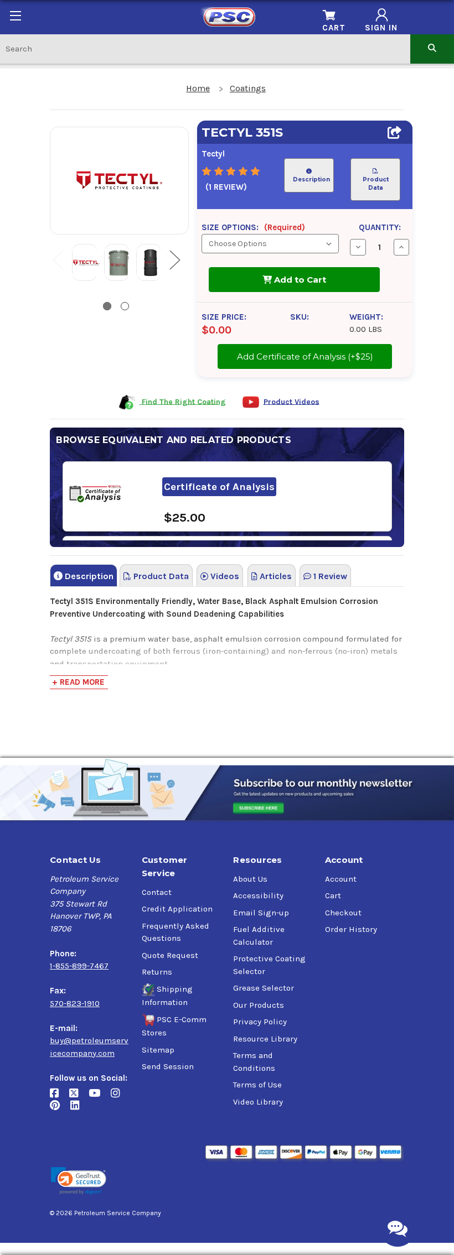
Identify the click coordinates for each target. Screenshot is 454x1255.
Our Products (258, 1005)
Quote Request (170, 955)
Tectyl (213, 154)
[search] (432, 48)
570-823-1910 (75, 1003)
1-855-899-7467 (79, 966)
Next (174, 260)
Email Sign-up (261, 913)
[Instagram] (119, 1097)
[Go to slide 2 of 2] (125, 306)
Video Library (258, 1102)
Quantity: (380, 227)
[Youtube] (100, 1097)
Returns (157, 972)
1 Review (329, 576)
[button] (78, 1181)
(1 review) (226, 187)
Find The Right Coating (183, 401)
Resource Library (265, 1039)
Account (341, 879)
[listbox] (270, 243)
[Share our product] (394, 133)
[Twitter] (79, 1097)
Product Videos (291, 401)
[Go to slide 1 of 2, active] (107, 306)
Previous (58, 260)
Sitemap (158, 1050)
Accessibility (258, 895)
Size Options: (253, 227)
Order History (351, 929)
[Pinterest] (60, 1110)
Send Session (168, 1066)
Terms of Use (257, 1085)
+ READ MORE (78, 682)
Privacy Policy (260, 1022)
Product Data (375, 183)
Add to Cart (299, 279)
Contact (157, 892)
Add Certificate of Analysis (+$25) (305, 353)
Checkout (343, 913)
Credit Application (177, 909)
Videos (223, 576)
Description (311, 179)
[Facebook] (59, 1097)
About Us (250, 879)
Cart (333, 895)
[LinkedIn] (78, 1110)
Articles (274, 576)
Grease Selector (263, 988)
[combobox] (205, 48)
